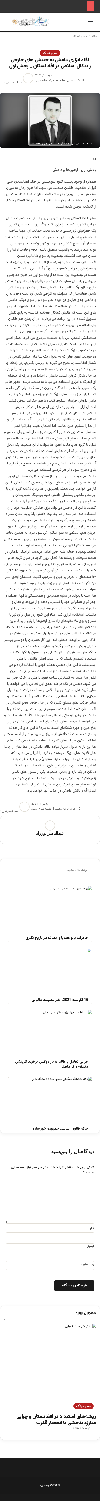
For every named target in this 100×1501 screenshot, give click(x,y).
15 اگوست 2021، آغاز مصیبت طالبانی (60, 1000)
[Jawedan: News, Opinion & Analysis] (30, 21)
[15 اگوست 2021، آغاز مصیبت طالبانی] (50, 971)
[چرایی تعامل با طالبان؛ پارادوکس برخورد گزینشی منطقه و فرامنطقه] (50, 1033)
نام (92, 1227)
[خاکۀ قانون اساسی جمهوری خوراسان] (50, 1100)
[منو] (90, 24)
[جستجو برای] (9, 24)
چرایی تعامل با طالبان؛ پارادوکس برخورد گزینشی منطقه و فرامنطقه (51, 1064)
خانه (95, 36)
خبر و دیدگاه (80, 36)
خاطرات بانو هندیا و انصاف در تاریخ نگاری (57, 938)
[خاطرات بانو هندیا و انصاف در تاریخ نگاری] (50, 909)
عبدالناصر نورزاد (13, 83)
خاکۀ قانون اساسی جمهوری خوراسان (60, 1129)
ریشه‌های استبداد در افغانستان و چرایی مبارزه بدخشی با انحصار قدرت (56, 1420)
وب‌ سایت (87, 1264)
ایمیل (90, 1246)
